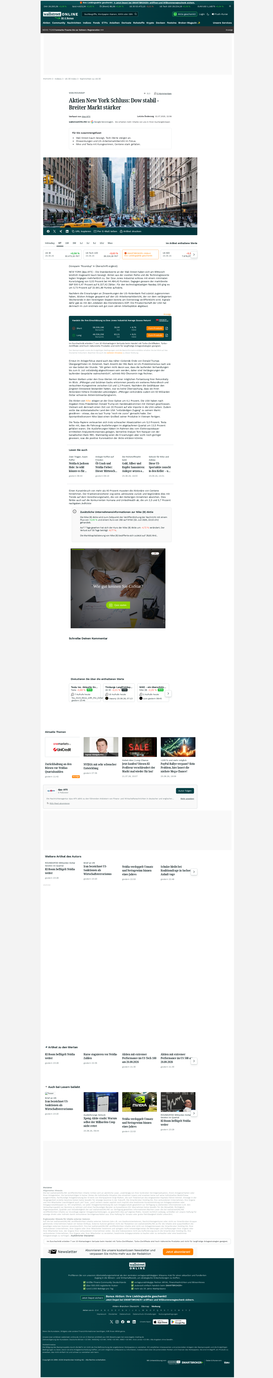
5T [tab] (59, 243)
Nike (88, 400)
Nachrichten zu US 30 (90, 79)
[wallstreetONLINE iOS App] (161, 1324)
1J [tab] (81, 243)
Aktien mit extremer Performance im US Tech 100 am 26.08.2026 (139, 1058)
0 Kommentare (164, 93)
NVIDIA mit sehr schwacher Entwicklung (100, 766)
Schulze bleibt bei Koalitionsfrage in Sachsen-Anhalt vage (177, 870)
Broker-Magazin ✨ (189, 22)
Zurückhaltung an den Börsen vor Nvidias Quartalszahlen (58, 767)
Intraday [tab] (50, 243)
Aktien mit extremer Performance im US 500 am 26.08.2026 (177, 1058)
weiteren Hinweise (114, 353)
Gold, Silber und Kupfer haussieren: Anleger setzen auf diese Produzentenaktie (133, 467)
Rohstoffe (139, 22)
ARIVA (117, 1331)
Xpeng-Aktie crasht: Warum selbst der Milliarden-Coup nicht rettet (100, 1122)
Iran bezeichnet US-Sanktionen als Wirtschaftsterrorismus (98, 870)
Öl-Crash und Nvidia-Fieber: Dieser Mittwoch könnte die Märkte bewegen (106, 467)
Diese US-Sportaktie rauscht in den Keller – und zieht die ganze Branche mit (160, 467)
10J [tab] (102, 243)
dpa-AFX (86, 116)
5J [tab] (94, 243)
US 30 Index (71, 79)
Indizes (87, 22)
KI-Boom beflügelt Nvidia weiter (60, 871)
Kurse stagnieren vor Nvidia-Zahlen (101, 1056)
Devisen (160, 22)
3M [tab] (74, 243)
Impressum (101, 1314)
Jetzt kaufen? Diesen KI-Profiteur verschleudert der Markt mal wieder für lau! (138, 767)
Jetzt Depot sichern (92, 1298)
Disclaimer (113, 1314)
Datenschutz (125, 1314)
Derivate (126, 22)
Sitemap (145, 1306)
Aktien (46, 22)
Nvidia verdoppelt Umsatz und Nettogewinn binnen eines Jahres (137, 870)
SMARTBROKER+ (174, 1285)
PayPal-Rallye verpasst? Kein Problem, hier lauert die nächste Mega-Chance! (178, 767)
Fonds (96, 22)
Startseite (47, 79)
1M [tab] (67, 243)
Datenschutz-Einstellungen (144, 1314)
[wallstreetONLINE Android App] (178, 1324)
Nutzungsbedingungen (168, 1314)
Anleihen (114, 22)
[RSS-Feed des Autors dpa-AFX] (48, 804)
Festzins (171, 22)
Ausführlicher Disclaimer (82, 1236)
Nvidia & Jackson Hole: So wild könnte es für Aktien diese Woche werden (79, 467)
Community (58, 22)
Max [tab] (110, 243)
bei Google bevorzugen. (91, 122)
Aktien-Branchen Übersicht (125, 1306)
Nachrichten (74, 22)
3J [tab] (87, 243)
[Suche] (135, 14)
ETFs (105, 22)
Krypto (150, 22)
